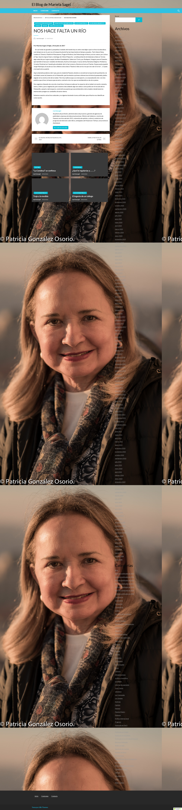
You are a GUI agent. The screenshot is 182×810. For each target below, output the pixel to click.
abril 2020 (118, 226)
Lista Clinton (119, 688)
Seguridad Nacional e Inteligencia (126, 759)
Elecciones (118, 641)
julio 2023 (118, 131)
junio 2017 (118, 337)
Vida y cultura (119, 783)
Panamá (45, 25)
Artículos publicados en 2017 (53, 17)
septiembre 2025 (120, 47)
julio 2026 (118, 33)
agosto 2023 (119, 128)
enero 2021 (118, 195)
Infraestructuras (120, 675)
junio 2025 (118, 54)
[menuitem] (35, 10)
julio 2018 (118, 293)
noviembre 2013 (120, 377)
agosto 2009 (119, 495)
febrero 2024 (119, 108)
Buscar (117, 16)
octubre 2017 (119, 323)
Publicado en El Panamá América (125, 729)
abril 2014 (118, 374)
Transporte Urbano (121, 769)
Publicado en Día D (121, 725)
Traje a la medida (40, 196)
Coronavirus (119, 600)
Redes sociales (119, 745)
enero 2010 (118, 479)
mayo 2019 (118, 259)
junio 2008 (118, 543)
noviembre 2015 (120, 364)
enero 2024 (118, 111)
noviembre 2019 (120, 239)
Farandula (118, 658)
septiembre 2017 (120, 327)
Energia (117, 644)
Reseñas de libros (120, 752)
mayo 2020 (118, 222)
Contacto (55, 10)
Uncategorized (120, 776)
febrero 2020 (119, 232)
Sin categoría (119, 762)
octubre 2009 (119, 489)
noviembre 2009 (120, 485)
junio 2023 (118, 135)
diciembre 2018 (120, 276)
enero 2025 (118, 71)
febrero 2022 (119, 189)
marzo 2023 (119, 145)
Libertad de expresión (122, 685)
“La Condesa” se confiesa (44, 170)
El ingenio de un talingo (82, 196)
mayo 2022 (118, 178)
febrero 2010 (119, 475)
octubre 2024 (119, 81)
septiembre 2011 (120, 425)
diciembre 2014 (120, 367)
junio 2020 (118, 219)
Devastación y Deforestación (64, 23)
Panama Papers (120, 712)
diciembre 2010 (120, 448)
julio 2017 (118, 334)
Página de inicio (38, 17)
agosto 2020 (119, 212)
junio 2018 (118, 297)
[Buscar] (138, 19)
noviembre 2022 (120, 158)
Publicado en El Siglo (56, 25)
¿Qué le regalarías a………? (83, 170)
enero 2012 (118, 411)
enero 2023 (118, 151)
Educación (118, 631)
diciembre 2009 (120, 482)
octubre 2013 (119, 381)
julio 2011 (118, 428)
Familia (117, 654)
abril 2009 (118, 509)
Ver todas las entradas (60, 127)
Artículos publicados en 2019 (124, 590)
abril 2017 (118, 344)
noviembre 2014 (120, 371)
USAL (117, 779)
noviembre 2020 (120, 202)
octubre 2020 (119, 205)
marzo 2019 (119, 266)
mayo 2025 (118, 57)
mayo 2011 (118, 435)
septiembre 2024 (120, 84)
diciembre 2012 (120, 391)
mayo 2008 (118, 546)
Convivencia (77, 167)
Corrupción (118, 604)
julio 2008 (118, 539)
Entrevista (118, 648)
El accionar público (81, 23)
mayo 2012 (118, 401)
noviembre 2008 (120, 526)
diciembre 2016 (120, 357)
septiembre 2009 (120, 492)
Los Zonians (119, 698)
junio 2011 (118, 431)
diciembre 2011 (120, 414)
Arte (116, 570)
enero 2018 (118, 313)
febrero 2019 (119, 270)
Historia (117, 671)
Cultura (37, 167)
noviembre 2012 (120, 394)
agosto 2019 (119, 249)
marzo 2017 (119, 347)
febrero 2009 (119, 516)
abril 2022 (118, 182)
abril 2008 (118, 549)
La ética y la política (121, 678)
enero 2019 (118, 273)
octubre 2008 (119, 529)
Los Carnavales (120, 695)
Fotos (117, 668)
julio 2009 (118, 499)
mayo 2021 (118, 192)
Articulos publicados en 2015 (124, 577)
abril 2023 (118, 141)
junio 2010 (118, 465)
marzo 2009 (119, 512)
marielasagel (40, 38)
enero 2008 (118, 560)
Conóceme (44, 10)
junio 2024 (118, 94)
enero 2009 (118, 519)
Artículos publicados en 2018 (124, 587)
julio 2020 (118, 215)
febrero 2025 (119, 67)
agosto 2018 (119, 290)
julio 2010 (118, 462)
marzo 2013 (119, 388)
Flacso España (119, 665)
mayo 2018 (118, 300)
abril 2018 (118, 303)
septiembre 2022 (120, 165)
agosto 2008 (119, 536)
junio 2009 (118, 502)
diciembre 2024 (120, 74)
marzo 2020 (119, 229)
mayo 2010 (118, 468)
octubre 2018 (119, 283)
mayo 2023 (118, 138)
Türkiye (117, 772)
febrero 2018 (119, 310)
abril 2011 (118, 438)
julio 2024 (118, 91)
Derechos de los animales (123, 614)
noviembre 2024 (120, 77)
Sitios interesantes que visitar (124, 766)
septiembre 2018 (120, 286)
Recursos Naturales (121, 742)
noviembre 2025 (120, 40)
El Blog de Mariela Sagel (51, 4)
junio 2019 (118, 256)
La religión (118, 681)
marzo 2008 (119, 553)
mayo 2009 (118, 506)
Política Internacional (122, 719)
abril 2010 (118, 472)
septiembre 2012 (120, 398)
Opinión (37, 25)
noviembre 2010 (120, 452)
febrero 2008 (119, 556)
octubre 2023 (119, 121)
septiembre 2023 (120, 124)
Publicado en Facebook (122, 735)
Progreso (118, 722)
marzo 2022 (119, 185)
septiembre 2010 (120, 458)
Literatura (118, 692)
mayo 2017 (118, 340)
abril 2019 (118, 263)
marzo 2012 (119, 404)
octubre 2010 (119, 455)
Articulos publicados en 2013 (124, 573)
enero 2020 (118, 236)
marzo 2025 (119, 64)
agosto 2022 (119, 168)
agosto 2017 (119, 330)
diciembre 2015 (120, 361)
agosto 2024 (119, 87)
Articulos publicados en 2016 (124, 580)
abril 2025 (118, 60)
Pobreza (118, 715)
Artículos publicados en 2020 (124, 594)
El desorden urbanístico (97, 23)
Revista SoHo (119, 756)
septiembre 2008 (120, 533)
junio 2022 (118, 175)
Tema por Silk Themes (40, 807)
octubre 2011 (119, 421)
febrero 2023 (119, 148)
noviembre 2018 (120, 280)
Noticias (118, 702)
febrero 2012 (119, 408)
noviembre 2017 (120, 320)
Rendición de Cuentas (122, 749)
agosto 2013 (119, 384)
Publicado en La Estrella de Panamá (126, 739)
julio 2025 (118, 50)
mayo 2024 (118, 98)
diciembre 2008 (120, 522)
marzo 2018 (119, 307)
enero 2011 (118, 445)
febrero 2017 (119, 350)
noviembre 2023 (120, 118)
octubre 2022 (119, 162)
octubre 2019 (119, 243)
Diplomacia (118, 627)
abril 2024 (118, 101)
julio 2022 (118, 172)
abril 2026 (118, 37)
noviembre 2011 (120, 418)
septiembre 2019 (120, 246)
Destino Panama (120, 621)
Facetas (117, 651)
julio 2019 (118, 253)
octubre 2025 (119, 44)
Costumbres (119, 607)
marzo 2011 (119, 441)
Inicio (35, 10)
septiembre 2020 (120, 209)
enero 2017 (118, 354)
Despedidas (119, 617)
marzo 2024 (119, 104)
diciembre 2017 (120, 317)
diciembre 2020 (120, 199)
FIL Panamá (119, 661)
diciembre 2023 (120, 114)
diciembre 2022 (120, 155)
